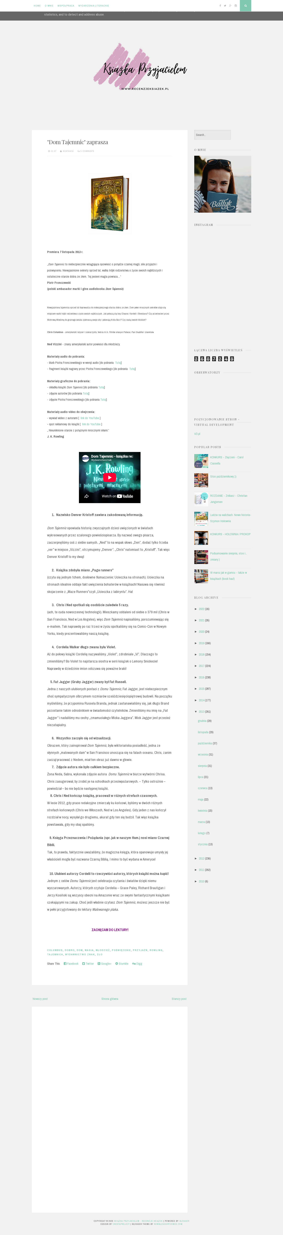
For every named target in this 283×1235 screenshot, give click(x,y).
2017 (201, 666)
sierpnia (202, 766)
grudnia (202, 721)
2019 (201, 643)
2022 (201, 609)
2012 (201, 858)
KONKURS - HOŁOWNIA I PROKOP (230, 534)
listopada (203, 732)
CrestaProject (121, 1224)
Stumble (123, 963)
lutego (202, 833)
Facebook (72, 963)
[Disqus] (110, 1058)
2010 (201, 881)
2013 (201, 711)
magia (89, 950)
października (205, 743)
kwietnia (202, 810)
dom (80, 950)
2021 (201, 620)
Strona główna (109, 999)
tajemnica (55, 954)
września (203, 754)
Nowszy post (40, 999)
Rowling (156, 950)
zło (100, 954)
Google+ (105, 963)
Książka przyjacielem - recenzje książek (138, 1221)
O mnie (49, 5)
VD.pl (197, 434)
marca (201, 822)
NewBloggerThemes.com (168, 1224)
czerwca (202, 788)
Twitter (89, 963)
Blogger (184, 1221)
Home (37, 5)
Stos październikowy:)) (223, 476)
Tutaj (118, 362)
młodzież (103, 950)
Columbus (55, 950)
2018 (201, 654)
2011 (201, 870)
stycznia (203, 844)
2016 (201, 677)
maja (200, 799)
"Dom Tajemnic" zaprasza (77, 142)
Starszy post (179, 999)
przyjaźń (140, 950)
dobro (70, 950)
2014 (201, 700)
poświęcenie (121, 950)
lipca (200, 777)
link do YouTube (90, 418)
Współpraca (66, 5)
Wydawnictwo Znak (80, 954)
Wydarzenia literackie (93, 5)
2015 (201, 689)
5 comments (87, 151)
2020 (201, 631)
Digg (139, 963)
